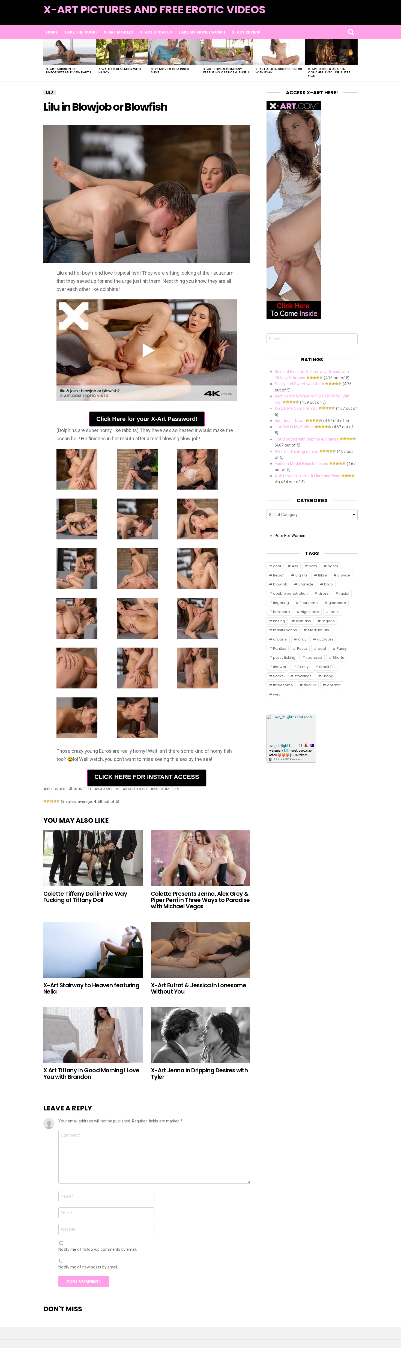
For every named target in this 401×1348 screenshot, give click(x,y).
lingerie (328, 621)
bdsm (333, 566)
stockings (303, 676)
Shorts (338, 657)
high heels (310, 611)
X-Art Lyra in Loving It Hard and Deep (307, 475)
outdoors (325, 639)
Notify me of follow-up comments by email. (97, 1249)
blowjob (57, 789)
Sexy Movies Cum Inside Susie (170, 70)
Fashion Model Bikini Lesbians (301, 463)
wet (276, 694)
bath (313, 566)
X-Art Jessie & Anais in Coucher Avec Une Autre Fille (329, 72)
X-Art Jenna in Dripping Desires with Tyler (199, 1073)
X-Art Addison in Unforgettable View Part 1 (68, 70)
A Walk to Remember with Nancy (119, 70)
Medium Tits (166, 789)
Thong (327, 676)
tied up (310, 685)
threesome (283, 685)
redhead (314, 657)
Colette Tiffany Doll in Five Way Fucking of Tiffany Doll (85, 897)
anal (277, 566)
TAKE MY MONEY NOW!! (201, 32)
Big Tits (301, 575)
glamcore (109, 789)
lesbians (303, 621)
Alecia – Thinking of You (296, 451)
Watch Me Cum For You (296, 408)
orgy (302, 639)
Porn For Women (290, 535)
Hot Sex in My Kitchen (294, 426)
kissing (279, 621)
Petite (302, 648)
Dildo (328, 584)
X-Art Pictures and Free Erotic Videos (154, 9)
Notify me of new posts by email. (88, 1267)
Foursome (309, 602)
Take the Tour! (80, 32)
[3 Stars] (51, 801)
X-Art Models (118, 32)
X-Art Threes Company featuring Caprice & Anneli (226, 70)
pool (322, 648)
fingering (281, 602)
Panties (279, 648)
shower (279, 666)
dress (324, 593)
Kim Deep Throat (290, 420)
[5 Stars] (58, 801)
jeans (335, 611)
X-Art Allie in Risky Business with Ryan (279, 70)
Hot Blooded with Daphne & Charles (307, 439)
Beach (279, 575)
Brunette (82, 789)
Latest (346, 17)
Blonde (343, 575)
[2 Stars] (48, 801)
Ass (295, 566)
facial (344, 593)
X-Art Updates (156, 32)
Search (351, 32)
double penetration (290, 593)
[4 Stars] (54, 801)
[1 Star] (45, 801)
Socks (278, 676)
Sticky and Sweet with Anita (299, 383)
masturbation (285, 630)
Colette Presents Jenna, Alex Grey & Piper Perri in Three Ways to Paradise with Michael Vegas (200, 900)
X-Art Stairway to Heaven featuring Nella (91, 988)
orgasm (280, 639)
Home (52, 32)
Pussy (342, 648)
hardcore (137, 789)
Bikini (322, 575)
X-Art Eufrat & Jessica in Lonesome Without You (198, 988)
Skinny (303, 666)
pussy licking (284, 657)
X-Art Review (246, 32)
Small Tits (327, 666)
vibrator (334, 685)
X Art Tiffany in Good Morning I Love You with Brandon (91, 1073)
